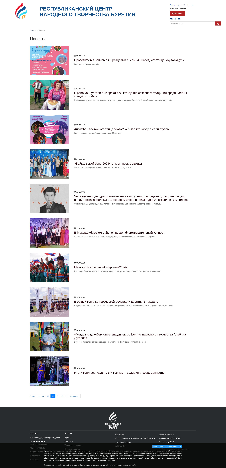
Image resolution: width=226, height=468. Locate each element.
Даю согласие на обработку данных (167, 446)
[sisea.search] (218, 23)
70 (53, 396)
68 (43, 396)
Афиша (68, 437)
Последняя (74, 396)
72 (63, 396)
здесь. (113, 460)
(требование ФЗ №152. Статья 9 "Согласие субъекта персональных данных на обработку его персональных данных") (90, 465)
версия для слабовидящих (182, 5)
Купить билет (177, 13)
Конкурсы (69, 441)
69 (48, 396)
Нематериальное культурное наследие (39, 442)
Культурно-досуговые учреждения (45, 437)
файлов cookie (105, 451)
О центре (34, 433)
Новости (68, 433)
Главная (33, 30)
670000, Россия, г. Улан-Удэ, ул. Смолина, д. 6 (135, 438)
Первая (33, 396)
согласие (84, 451)
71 (58, 396)
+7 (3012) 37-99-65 (178, 8)
